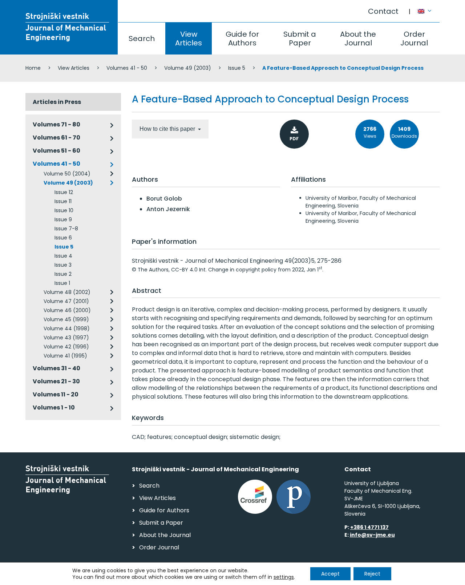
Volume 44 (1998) (67, 328)
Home (33, 68)
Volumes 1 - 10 (54, 407)
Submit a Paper (299, 38)
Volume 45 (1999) (66, 319)
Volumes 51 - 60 (56, 150)
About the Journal (358, 38)
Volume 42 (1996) (66, 346)
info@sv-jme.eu (372, 534)
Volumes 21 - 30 (56, 381)
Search (142, 38)
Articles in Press (57, 102)
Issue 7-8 (66, 228)
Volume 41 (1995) (65, 355)
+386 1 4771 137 (369, 527)
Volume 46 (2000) (67, 310)
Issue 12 (63, 192)
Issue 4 (63, 255)
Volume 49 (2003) (187, 68)
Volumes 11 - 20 (55, 394)
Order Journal (414, 38)
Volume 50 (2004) (67, 173)
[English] (429, 7)
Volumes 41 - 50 (126, 68)
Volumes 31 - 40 (56, 368)
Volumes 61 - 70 (56, 137)
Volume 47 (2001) (66, 301)
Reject (372, 573)
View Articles (188, 38)
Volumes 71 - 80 (56, 124)
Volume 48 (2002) (67, 292)
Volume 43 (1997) (66, 337)
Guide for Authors (242, 38)
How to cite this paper (168, 129)
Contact (383, 11)
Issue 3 (63, 265)
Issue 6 (63, 237)
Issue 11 (63, 201)
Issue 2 (63, 274)
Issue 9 (63, 219)
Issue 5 (236, 68)
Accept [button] (330, 573)
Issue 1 (62, 283)
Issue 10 (63, 210)
